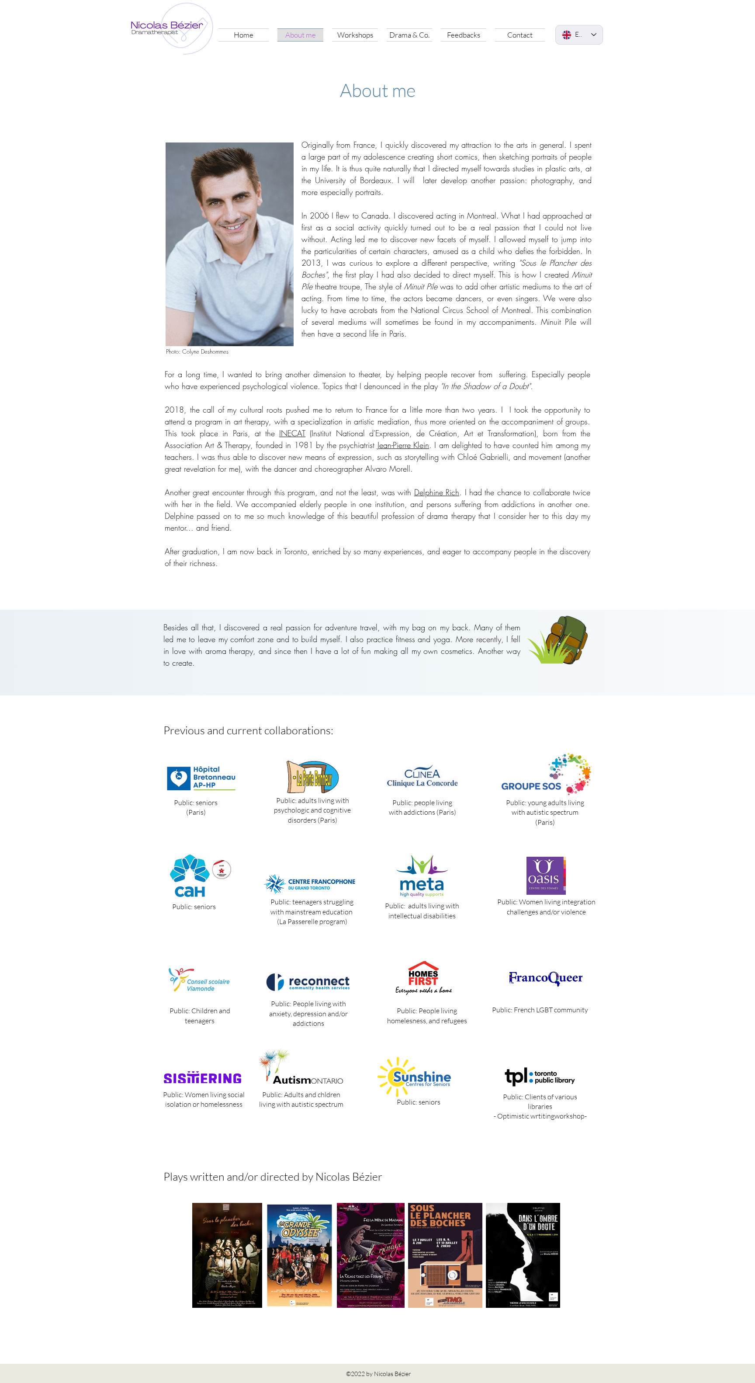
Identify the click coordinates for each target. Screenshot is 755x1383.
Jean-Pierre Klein (403, 445)
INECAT (292, 433)
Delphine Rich (436, 492)
